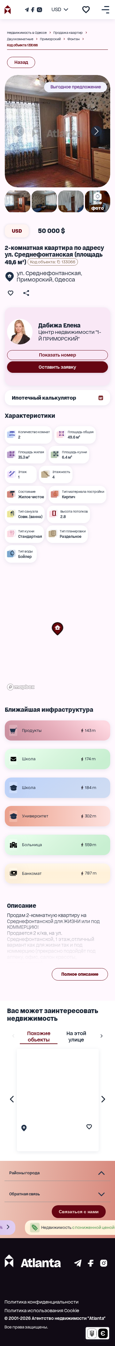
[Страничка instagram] (103, 1265)
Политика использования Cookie (41, 1310)
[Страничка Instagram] (38, 9)
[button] (57, 628)
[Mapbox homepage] (21, 687)
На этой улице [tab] (76, 1036)
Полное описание (79, 974)
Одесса (65, 279)
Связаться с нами (79, 1211)
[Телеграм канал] (27, 9)
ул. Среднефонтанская (49, 273)
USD (17, 231)
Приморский (34, 279)
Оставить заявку (57, 367)
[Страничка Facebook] (32, 9)
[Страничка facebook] (91, 1265)
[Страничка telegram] (77, 1265)
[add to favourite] (86, 9)
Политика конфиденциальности (41, 1302)
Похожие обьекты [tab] (38, 1036)
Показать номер (57, 354)
